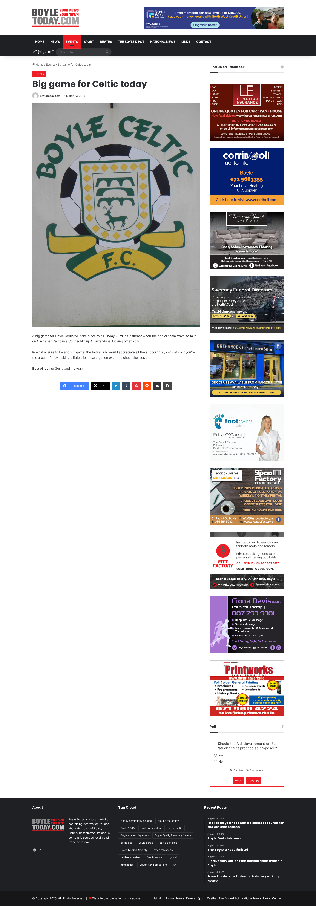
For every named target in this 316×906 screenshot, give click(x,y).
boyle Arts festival (151, 828)
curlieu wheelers (130, 857)
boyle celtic (175, 828)
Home (39, 41)
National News (162, 41)
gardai (173, 857)
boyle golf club (168, 842)
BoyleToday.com (50, 95)
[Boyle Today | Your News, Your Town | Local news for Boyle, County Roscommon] (55, 18)
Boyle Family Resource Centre (173, 835)
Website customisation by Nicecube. (116, 898)
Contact (203, 41)
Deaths (106, 41)
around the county (169, 820)
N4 (175, 864)
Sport (89, 41)
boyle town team (163, 850)
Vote (238, 781)
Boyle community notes (135, 835)
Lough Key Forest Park (153, 864)
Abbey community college (136, 820)
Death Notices (155, 857)
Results (254, 781)
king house (127, 864)
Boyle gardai (145, 842)
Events (72, 41)
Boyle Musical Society (134, 850)
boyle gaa (126, 842)
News (55, 41)
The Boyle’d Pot (131, 41)
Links (185, 41)
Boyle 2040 (128, 828)
